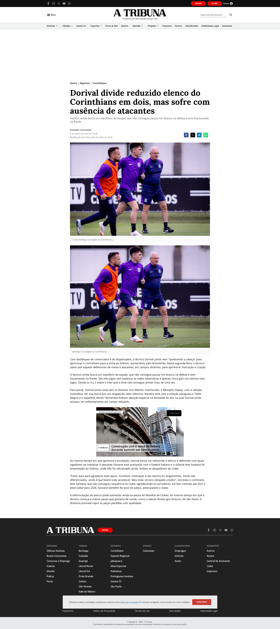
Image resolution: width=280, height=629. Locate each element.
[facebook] (186, 135)
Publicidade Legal (209, 610)
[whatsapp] (205, 135)
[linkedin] (199, 135)
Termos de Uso (142, 610)
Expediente (67, 610)
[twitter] (192, 135)
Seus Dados (175, 610)
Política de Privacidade (129, 602)
